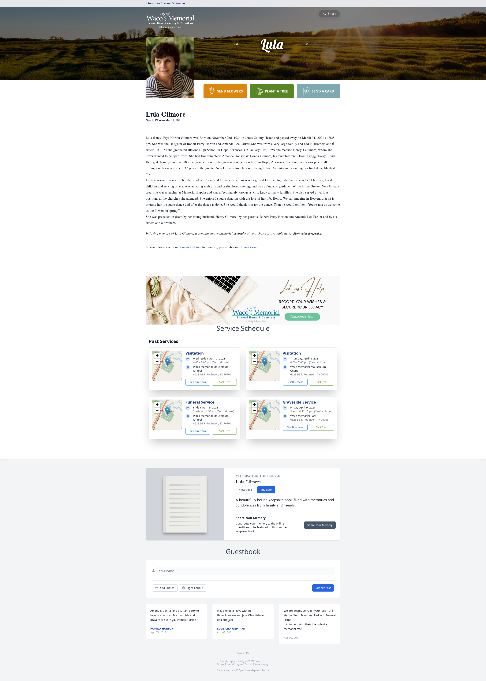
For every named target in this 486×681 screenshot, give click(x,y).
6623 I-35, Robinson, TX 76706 (212, 374)
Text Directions (198, 382)
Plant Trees (224, 382)
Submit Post (323, 588)
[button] (167, 362)
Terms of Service (253, 664)
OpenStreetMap (247, 670)
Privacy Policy (232, 664)
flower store (249, 247)
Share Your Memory (319, 525)
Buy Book (266, 489)
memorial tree (191, 247)
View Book (245, 489)
